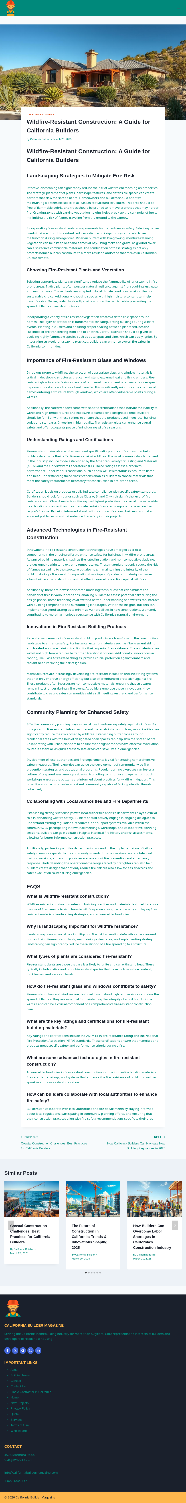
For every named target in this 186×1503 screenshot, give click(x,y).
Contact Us (18, 1386)
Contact (16, 1381)
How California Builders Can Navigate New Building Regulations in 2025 (136, 1143)
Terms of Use (20, 1425)
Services (17, 1419)
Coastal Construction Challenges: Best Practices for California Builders (54, 1143)
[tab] (86, 1272)
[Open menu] (178, 8)
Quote (15, 1414)
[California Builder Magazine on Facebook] (7, 1350)
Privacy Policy (20, 1408)
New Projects (20, 1403)
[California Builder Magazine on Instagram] (30, 1350)
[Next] (175, 1225)
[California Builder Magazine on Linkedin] (38, 1350)
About (14, 1369)
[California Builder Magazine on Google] (23, 1350)
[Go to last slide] (11, 1225)
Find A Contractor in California (31, 1392)
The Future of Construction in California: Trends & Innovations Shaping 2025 (89, 1237)
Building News (20, 1375)
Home (15, 1397)
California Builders (40, 114)
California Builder (40, 139)
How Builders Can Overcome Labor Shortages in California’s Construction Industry (152, 1237)
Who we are (19, 1431)
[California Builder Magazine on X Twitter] (15, 1350)
